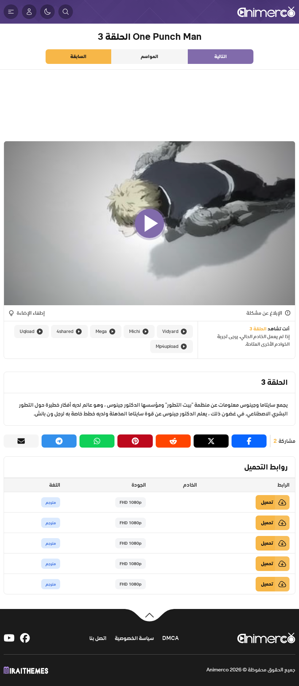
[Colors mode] (47, 11)
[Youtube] (9, 638)
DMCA (170, 638)
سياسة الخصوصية (134, 638)
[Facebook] (25, 638)
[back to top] (149, 614)
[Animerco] (266, 11)
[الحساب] (29, 11)
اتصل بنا (97, 638)
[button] (65, 11)
